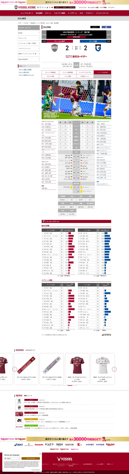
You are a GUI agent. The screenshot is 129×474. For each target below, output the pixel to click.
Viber (40, 7)
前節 (44, 35)
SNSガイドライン (44, 464)
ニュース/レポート (27, 13)
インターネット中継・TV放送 (27, 43)
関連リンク (110, 464)
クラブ (31, 400)
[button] (114, 369)
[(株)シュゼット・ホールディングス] (29, 444)
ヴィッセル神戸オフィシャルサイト (25, 7)
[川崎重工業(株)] (39, 444)
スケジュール (22, 38)
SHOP (64, 7)
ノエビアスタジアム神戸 (85, 35)
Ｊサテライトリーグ (24, 48)
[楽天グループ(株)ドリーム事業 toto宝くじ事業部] (64, 449)
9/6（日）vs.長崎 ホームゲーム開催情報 (36, 414)
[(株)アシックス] (18, 444)
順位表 (20, 33)
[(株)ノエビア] (69, 444)
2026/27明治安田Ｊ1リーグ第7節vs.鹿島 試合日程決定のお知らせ (43, 408)
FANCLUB (72, 7)
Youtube (52, 7)
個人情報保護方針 (87, 464)
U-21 (31, 419)
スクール (31, 425)
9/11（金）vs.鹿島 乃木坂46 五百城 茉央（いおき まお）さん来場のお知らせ (47, 401)
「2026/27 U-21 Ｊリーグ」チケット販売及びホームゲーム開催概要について (47, 420)
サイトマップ (61, 465)
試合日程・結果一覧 (24, 27)
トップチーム (72, 13)
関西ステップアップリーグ (26, 54)
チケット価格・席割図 (25, 69)
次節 (108, 35)
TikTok (47, 7)
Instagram (50, 7)
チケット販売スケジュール (26, 75)
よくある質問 (99, 464)
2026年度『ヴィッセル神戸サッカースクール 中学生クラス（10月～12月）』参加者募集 (50, 427)
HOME (19, 23)
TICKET (57, 7)
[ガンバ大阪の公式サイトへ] (98, 48)
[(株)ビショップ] (80, 444)
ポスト (96, 27)
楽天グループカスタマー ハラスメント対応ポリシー (66, 464)
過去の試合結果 (23, 59)
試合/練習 (22, 18)
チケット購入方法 (24, 72)
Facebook (45, 7)
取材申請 (71, 465)
